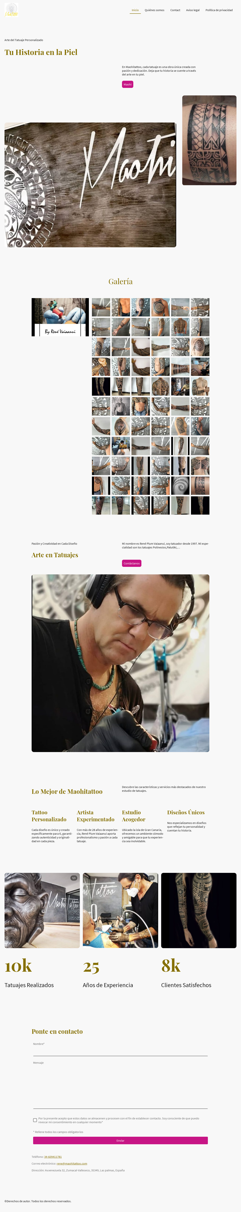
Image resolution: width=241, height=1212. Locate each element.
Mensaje (38, 1062)
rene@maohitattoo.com (72, 1163)
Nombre (39, 1044)
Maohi (128, 84)
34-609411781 (53, 1157)
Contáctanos (132, 563)
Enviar (120, 1140)
